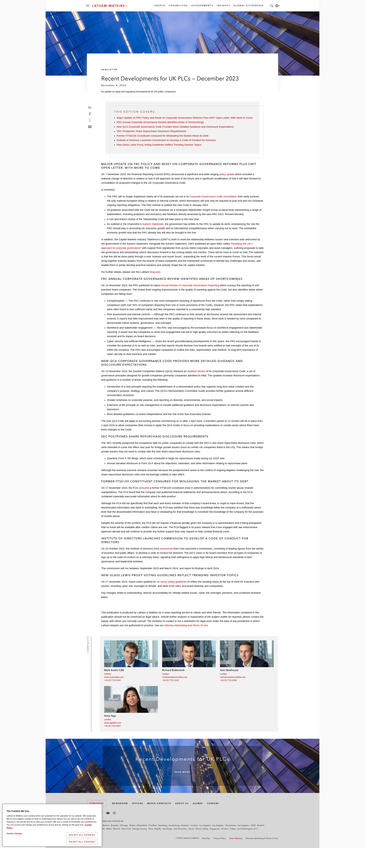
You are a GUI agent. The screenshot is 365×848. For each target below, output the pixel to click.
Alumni (198, 803)
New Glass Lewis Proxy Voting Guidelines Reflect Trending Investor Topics (159, 144)
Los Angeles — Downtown (224, 825)
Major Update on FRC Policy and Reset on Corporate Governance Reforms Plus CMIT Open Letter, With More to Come (185, 117)
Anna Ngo (110, 715)
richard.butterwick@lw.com (174, 677)
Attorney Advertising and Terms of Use (186, 625)
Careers (213, 803)
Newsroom (120, 803)
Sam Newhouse (229, 670)
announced (166, 548)
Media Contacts (159, 803)
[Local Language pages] (277, 6)
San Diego (167, 828)
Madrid (260, 825)
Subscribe (97, 803)
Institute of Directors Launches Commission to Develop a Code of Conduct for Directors (166, 140)
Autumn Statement (152, 224)
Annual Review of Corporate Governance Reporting (190, 285)
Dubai (132, 825)
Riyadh (157, 828)
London (107, 674)
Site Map (206, 838)
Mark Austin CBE (114, 670)
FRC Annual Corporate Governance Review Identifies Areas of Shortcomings (160, 122)
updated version (196, 371)
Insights (223, 5)
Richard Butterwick (173, 670)
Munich (116, 828)
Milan (108, 828)
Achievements (202, 5)
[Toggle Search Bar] (271, 6)
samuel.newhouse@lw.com (233, 677)
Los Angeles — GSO (247, 825)
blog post (155, 272)
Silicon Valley (201, 828)
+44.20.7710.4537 (112, 726)
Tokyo (233, 828)
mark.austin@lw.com (114, 677)
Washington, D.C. (250, 828)
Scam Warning (235, 838)
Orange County (139, 828)
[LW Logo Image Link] (110, 5)
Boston (106, 825)
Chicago (124, 825)
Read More (182, 772)
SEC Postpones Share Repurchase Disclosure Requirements (151, 131)
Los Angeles (204, 825)
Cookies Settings (14, 833)
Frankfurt (152, 825)
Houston (185, 825)
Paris (150, 828)
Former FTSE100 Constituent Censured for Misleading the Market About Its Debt (162, 135)
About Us (181, 803)
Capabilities (178, 5)
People (160, 5)
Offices (137, 803)
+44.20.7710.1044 (112, 680)
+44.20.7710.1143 (170, 680)
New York (126, 828)
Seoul (191, 828)
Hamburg (162, 825)
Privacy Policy (219, 838)
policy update (226, 174)
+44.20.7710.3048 (228, 680)
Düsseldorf (142, 825)
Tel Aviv (224, 828)
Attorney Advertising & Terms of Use (262, 838)
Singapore (214, 828)
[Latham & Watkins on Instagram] (114, 813)
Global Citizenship (248, 5)
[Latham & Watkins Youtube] (108, 813)
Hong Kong (174, 825)
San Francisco (180, 828)
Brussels (114, 825)
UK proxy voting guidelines (171, 581)
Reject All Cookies (82, 842)
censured (144, 487)
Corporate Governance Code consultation (213, 196)
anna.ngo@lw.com (112, 722)
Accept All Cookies (82, 835)
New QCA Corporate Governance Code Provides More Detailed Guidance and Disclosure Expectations (175, 126)
